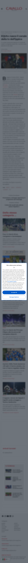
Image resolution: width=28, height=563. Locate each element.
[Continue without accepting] (14, 267)
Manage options (14, 297)
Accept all (14, 292)
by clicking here (12, 281)
